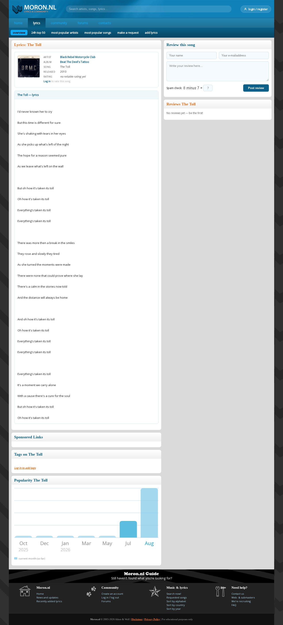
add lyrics (151, 33)
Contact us (237, 593)
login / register (258, 9)
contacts (105, 23)
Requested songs (176, 597)
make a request (128, 33)
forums (83, 23)
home (18, 23)
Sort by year (173, 608)
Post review (256, 88)
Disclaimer (137, 619)
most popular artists (64, 33)
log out (115, 597)
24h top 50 (38, 33)
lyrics (36, 23)
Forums (106, 601)
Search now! (173, 593)
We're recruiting (241, 601)
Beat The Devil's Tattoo (74, 62)
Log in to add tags (25, 468)
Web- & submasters (243, 597)
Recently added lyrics (49, 601)
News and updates (47, 597)
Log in (47, 81)
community (59, 23)
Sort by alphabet (176, 601)
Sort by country (175, 605)
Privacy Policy (152, 619)
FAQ (233, 605)
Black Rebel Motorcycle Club (78, 57)
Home (40, 593)
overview (19, 33)
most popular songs (97, 33)
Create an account (112, 593)
